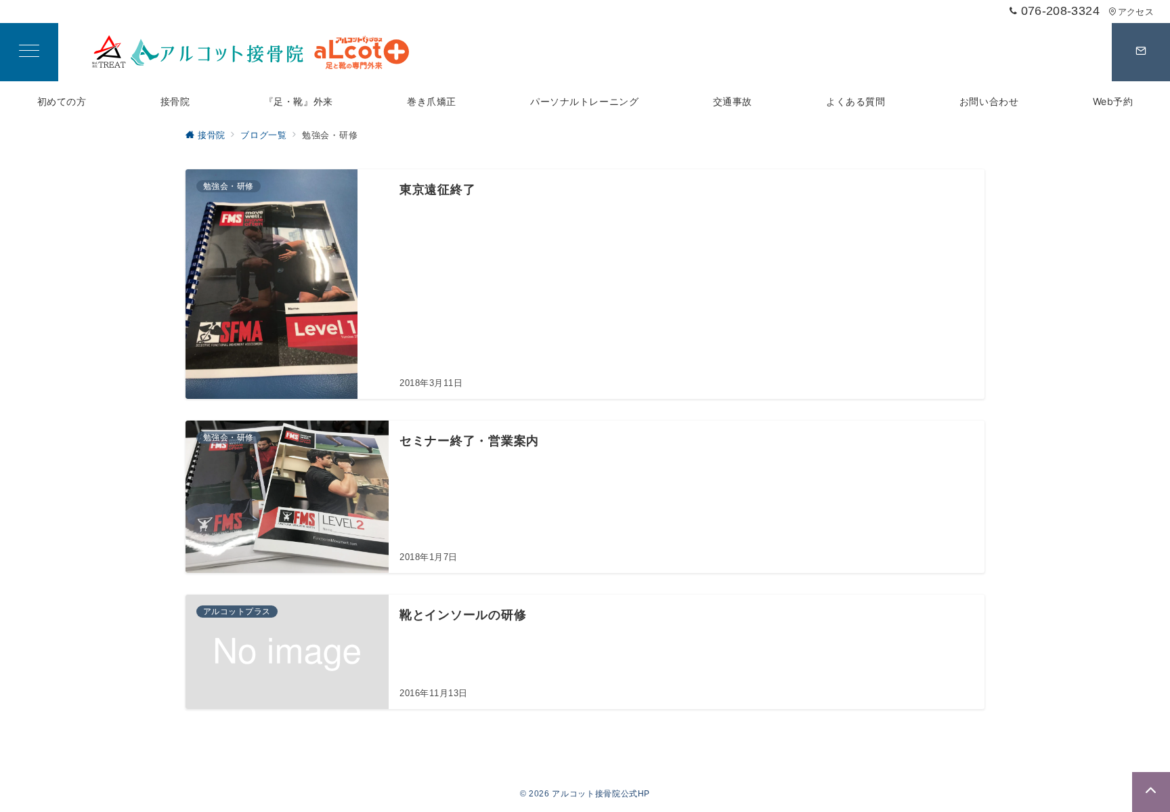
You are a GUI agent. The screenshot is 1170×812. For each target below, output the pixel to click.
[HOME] (250, 52)
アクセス (1136, 12)
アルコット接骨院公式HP (601, 793)
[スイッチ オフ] (1140, 52)
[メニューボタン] (29, 52)
